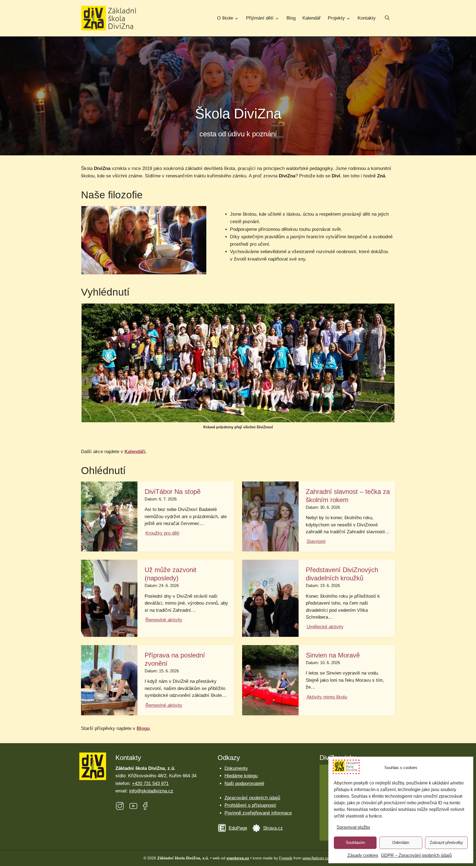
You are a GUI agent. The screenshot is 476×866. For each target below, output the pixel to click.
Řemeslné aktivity (163, 620)
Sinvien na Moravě (333, 655)
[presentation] (109, 516)
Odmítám (400, 842)
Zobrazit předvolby (446, 842)
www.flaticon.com (317, 858)
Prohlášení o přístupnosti (250, 805)
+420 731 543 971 (150, 783)
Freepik (285, 858)
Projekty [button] (336, 18)
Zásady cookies (362, 855)
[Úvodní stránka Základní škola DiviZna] (109, 18)
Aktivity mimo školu (327, 697)
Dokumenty (236, 768)
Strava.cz (273, 828)
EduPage (238, 828)
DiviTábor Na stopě (173, 491)
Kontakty (367, 18)
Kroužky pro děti (162, 533)
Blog (291, 18)
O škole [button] (225, 18)
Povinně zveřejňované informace (258, 813)
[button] (387, 18)
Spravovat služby (353, 827)
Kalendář (311, 18)
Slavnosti (316, 541)
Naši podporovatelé (244, 783)
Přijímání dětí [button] (260, 18)
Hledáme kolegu (241, 775)
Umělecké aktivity (325, 626)
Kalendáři (135, 451)
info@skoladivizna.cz (151, 791)
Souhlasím (355, 842)
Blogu (143, 728)
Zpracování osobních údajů (252, 797)
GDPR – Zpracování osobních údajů (416, 855)
